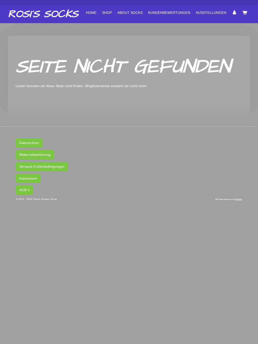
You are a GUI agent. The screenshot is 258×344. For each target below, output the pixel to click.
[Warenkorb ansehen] (244, 12)
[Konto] (234, 12)
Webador (238, 199)
